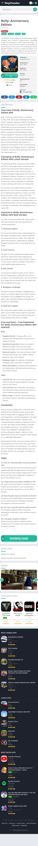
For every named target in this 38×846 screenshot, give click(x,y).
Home (3, 18)
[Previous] (2, 580)
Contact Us (12, 823)
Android (11, 34)
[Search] (35, 9)
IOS (24, 34)
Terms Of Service (31, 823)
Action (8, 18)
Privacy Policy (21, 823)
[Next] (36, 580)
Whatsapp (33, 97)
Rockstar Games (25, 59)
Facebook (4, 97)
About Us (4, 823)
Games (18, 34)
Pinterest (19, 97)
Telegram (26, 97)
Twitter (11, 97)
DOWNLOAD (19, 538)
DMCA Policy (16, 825)
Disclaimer (24, 825)
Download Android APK (11, 75)
